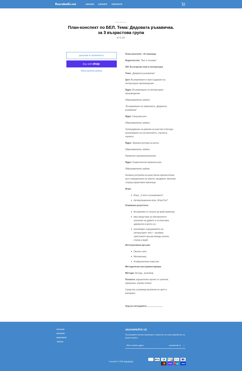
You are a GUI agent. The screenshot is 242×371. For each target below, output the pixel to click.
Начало (90, 4)
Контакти (117, 4)
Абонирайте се (136, 329)
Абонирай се (175, 345)
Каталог (102, 4)
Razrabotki (128, 361)
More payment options (91, 70)
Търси (60, 342)
